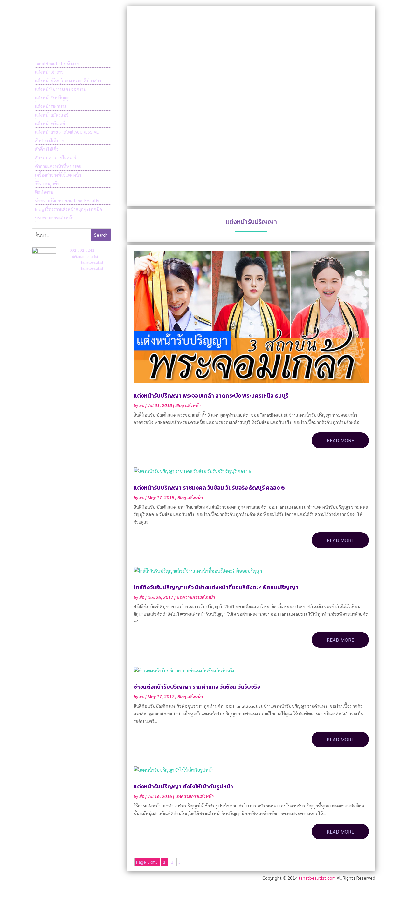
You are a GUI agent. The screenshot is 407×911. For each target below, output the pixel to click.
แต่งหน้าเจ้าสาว (49, 72)
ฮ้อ (141, 405)
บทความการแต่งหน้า (54, 217)
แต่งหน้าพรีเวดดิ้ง (51, 123)
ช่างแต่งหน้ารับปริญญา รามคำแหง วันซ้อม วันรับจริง (197, 686)
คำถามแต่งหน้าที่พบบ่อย (58, 166)
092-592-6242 (82, 250)
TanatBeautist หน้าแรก (57, 63)
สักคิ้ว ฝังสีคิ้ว (47, 149)
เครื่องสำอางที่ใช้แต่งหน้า (58, 175)
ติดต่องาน (44, 192)
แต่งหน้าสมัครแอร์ (51, 114)
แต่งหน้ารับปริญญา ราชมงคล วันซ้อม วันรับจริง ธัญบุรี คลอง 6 (209, 487)
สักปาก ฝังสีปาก (49, 140)
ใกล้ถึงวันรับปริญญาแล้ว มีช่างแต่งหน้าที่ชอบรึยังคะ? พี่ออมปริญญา (216, 587)
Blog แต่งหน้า (188, 405)
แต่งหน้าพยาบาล (51, 106)
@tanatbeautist (85, 256)
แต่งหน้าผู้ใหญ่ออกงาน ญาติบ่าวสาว (68, 80)
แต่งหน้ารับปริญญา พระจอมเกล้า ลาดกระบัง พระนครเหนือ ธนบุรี (211, 395)
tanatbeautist (92, 262)
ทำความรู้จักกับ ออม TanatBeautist (68, 200)
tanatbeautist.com (317, 878)
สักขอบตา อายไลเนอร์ (55, 157)
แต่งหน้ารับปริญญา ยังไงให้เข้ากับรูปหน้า (183, 786)
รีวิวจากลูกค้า (47, 183)
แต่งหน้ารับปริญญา (53, 97)
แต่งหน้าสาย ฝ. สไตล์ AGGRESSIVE (67, 132)
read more (340, 440)
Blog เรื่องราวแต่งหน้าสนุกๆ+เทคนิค (68, 209)
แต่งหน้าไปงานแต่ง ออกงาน (60, 89)
